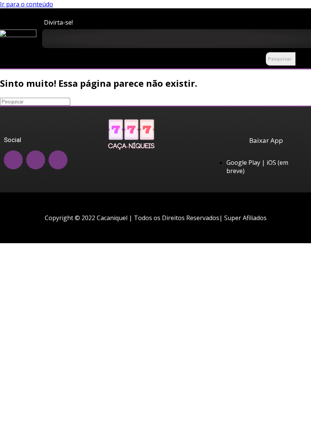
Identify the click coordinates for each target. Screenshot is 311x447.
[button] (293, 40)
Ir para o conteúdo (26, 4)
